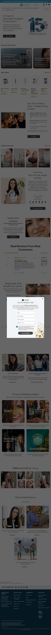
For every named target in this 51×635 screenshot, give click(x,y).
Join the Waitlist (26, 333)
